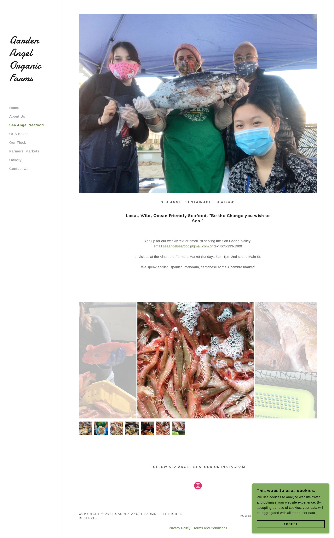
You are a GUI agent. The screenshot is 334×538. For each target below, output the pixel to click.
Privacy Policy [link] (179, 528)
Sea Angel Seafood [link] (26, 125)
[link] (31, 80)
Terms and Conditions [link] (210, 528)
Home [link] (14, 108)
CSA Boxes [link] (19, 134)
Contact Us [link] (18, 169)
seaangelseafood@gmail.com (186, 246)
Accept (291, 524)
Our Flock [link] (17, 143)
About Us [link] (17, 116)
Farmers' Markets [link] (24, 151)
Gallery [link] (15, 160)
